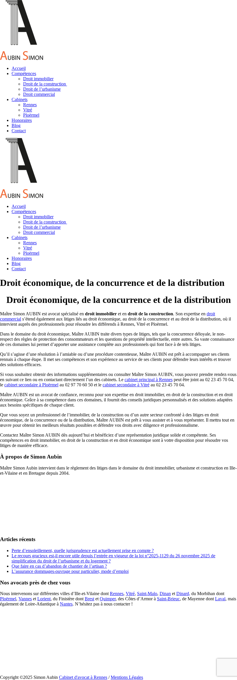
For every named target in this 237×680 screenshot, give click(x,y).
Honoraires (22, 120)
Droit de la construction (45, 83)
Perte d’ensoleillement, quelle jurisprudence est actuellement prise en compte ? (83, 550)
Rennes (30, 104)
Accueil (19, 68)
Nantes (66, 603)
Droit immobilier (38, 78)
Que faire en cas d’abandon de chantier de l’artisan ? (59, 566)
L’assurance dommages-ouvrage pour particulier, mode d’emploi (70, 571)
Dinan (165, 593)
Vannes (25, 598)
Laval (220, 598)
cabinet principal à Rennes (149, 379)
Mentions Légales (127, 677)
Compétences (24, 73)
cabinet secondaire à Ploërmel (31, 384)
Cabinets (19, 99)
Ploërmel (31, 115)
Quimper (108, 598)
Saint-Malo (147, 593)
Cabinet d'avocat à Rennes (83, 677)
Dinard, (183, 593)
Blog (16, 125)
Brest (89, 598)
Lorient (44, 598)
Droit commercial (39, 94)
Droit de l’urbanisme (42, 89)
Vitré (27, 109)
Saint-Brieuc (168, 598)
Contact (19, 130)
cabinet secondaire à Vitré (126, 384)
